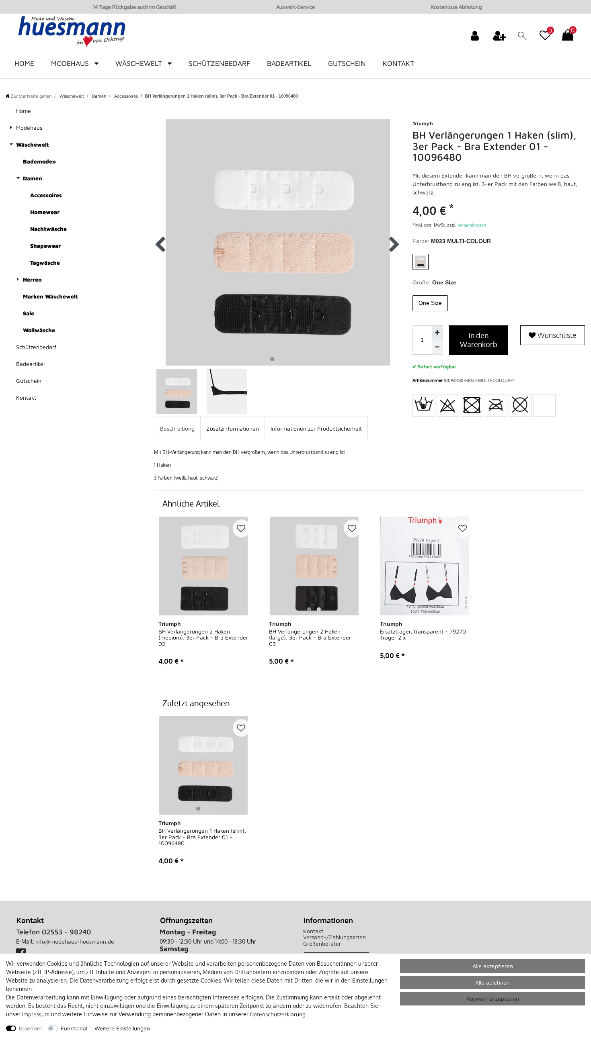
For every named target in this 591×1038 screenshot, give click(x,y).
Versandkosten (471, 224)
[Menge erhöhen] (437, 332)
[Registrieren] (500, 35)
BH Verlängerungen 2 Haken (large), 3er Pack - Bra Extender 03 (310, 637)
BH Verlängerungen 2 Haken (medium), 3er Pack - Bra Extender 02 (203, 637)
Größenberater (322, 943)
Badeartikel (289, 63)
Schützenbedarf (219, 63)
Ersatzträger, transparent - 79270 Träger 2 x (423, 634)
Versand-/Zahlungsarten (334, 937)
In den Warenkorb (478, 340)
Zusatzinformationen (232, 428)
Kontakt (398, 63)
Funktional (74, 1028)
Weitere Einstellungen (122, 1028)
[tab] (177, 428)
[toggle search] (523, 36)
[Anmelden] (475, 35)
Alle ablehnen (492, 982)
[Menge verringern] (437, 347)
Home (24, 63)
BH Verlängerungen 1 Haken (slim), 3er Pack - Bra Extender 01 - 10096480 (202, 837)
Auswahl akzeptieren (492, 998)
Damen (98, 95)
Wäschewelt (139, 63)
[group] (314, 566)
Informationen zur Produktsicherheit (316, 428)
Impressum (35, 1014)
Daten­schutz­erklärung (278, 1014)
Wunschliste (556, 335)
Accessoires (125, 95)
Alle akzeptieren (492, 965)
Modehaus (71, 63)
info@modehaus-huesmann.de (74, 941)
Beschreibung (177, 428)
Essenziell (31, 1028)
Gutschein (347, 63)
